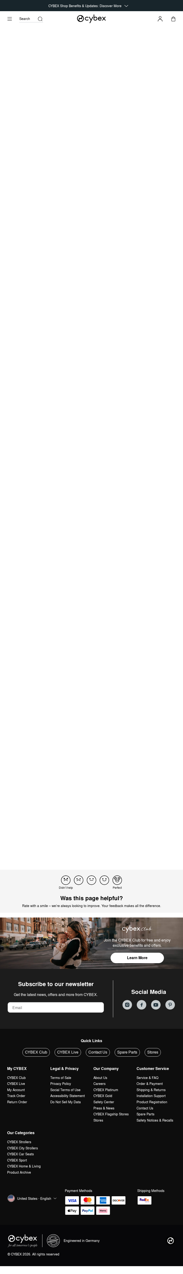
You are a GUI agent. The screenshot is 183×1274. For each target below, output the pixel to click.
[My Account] (160, 18)
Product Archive (19, 1172)
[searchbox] (24, 647)
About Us (100, 1077)
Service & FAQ (147, 1077)
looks (47, 683)
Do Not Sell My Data (65, 1102)
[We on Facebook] (141, 1005)
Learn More (137, 958)
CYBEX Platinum (105, 1090)
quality (15, 683)
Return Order (17, 1102)
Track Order (16, 1095)
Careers (99, 1083)
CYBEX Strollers (19, 1142)
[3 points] (91, 880)
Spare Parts (127, 1052)
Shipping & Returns (151, 1090)
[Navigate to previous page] (57, 845)
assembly (97, 683)
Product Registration (152, 1102)
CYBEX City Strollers (22, 1148)
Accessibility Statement (67, 1095)
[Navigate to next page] (125, 845)
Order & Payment (150, 1083)
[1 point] (65, 880)
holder (62, 683)
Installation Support (151, 1095)
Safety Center (103, 1102)
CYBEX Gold (102, 1095)
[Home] (91, 19)
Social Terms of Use (65, 1090)
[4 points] (104, 880)
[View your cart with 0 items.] (173, 19)
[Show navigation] (10, 19)
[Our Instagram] (127, 1005)
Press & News (103, 1108)
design (31, 683)
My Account (16, 1090)
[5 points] (117, 880)
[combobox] (72, 647)
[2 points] (78, 880)
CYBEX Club (36, 1052)
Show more (18, 695)
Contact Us (97, 1052)
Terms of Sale (60, 1077)
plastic (78, 683)
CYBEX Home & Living (24, 1166)
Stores (152, 1052)
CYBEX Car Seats (20, 1154)
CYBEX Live (67, 1052)
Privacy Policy (60, 1083)
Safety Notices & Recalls (155, 1120)
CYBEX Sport (17, 1160)
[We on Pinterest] (170, 1005)
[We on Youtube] (156, 1005)
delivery (116, 683)
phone (134, 683)
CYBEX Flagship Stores (111, 1114)
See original (107, 735)
